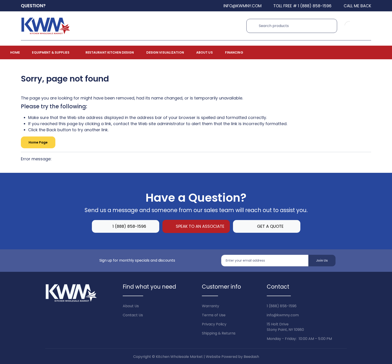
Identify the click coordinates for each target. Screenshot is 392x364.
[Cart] (366, 26)
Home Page (38, 142)
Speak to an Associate (200, 226)
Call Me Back (357, 6)
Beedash (251, 356)
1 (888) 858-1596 (129, 226)
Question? (33, 5)
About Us (204, 52)
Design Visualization (165, 52)
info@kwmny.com (283, 315)
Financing (234, 52)
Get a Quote (270, 226)
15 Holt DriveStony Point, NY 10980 (285, 327)
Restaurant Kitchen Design (110, 52)
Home (15, 52)
